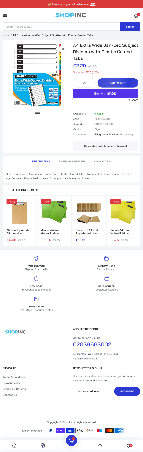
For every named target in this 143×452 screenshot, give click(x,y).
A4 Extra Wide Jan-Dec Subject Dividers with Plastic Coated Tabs (105, 51)
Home (6, 35)
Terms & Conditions (14, 377)
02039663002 (92, 344)
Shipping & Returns (14, 389)
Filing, (98, 134)
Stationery (126, 134)
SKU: (76, 118)
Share (134, 100)
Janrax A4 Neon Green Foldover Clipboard (51, 231)
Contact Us (102, 161)
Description (41, 161)
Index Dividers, (111, 134)
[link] (14, 445)
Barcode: (78, 124)
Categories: (80, 134)
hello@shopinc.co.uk (85, 358)
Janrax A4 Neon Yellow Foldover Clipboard (120, 231)
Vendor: (77, 129)
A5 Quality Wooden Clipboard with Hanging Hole (19, 231)
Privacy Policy (11, 383)
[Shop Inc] (70, 15)
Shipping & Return (72, 161)
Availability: (80, 113)
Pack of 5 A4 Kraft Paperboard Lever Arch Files (88, 231)
